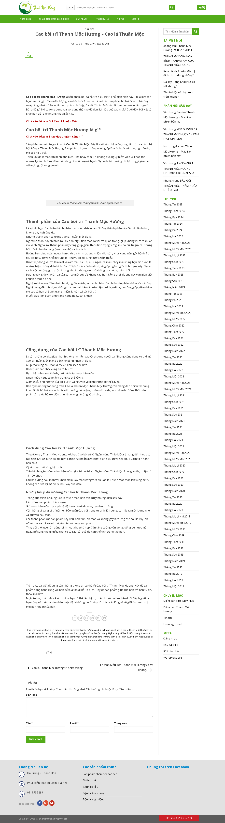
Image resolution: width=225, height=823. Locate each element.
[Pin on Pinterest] (93, 618)
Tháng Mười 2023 (174, 255)
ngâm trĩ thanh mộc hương (94, 633)
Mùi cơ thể (89, 780)
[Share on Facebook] (75, 618)
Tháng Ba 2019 (172, 573)
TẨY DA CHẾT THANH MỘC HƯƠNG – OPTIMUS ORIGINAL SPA (178, 168)
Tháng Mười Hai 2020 (176, 453)
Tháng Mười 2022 (174, 319)
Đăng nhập (170, 638)
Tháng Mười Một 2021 (177, 389)
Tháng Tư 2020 (173, 497)
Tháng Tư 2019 (173, 567)
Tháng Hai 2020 (173, 510)
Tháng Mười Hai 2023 (176, 243)
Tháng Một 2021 (173, 446)
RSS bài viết (170, 645)
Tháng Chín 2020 (173, 472)
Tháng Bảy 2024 (173, 217)
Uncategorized (172, 624)
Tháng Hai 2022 (173, 370)
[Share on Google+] (98, 618)
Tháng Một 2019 (173, 586)
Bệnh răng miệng (93, 799)
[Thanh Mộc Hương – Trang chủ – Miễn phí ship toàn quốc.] (40, 7)
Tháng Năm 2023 (174, 287)
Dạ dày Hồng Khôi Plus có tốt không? (179, 84)
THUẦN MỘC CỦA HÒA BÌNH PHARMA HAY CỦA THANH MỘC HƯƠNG (178, 61)
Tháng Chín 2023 (173, 262)
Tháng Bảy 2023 (173, 274)
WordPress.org (172, 657)
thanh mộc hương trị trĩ (81, 636)
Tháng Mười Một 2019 (177, 523)
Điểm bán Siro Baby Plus (178, 601)
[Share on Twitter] (81, 618)
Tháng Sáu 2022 (173, 344)
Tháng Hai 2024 (173, 236)
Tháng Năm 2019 (174, 561)
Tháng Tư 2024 (173, 223)
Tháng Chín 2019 (173, 535)
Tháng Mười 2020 (174, 465)
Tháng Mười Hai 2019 (176, 516)
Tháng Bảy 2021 (173, 408)
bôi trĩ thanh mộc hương (81, 629)
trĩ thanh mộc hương (140, 636)
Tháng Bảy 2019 (173, 548)
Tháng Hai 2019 (173, 580)
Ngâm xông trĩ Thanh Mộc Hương (124, 633)
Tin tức (120, 19)
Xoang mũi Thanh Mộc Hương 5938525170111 (177, 48)
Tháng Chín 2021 (173, 402)
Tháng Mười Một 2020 (177, 459)
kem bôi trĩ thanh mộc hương (66, 633)
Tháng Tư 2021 (173, 427)
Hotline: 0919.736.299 (179, 818)
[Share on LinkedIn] (104, 618)
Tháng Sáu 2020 (173, 484)
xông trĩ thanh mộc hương (104, 639)
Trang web (120, 723)
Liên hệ (135, 19)
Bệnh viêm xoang (93, 793)
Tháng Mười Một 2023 (177, 249)
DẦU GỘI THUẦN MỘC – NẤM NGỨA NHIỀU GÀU (180, 185)
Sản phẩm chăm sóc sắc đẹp (100, 774)
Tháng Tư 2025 (173, 204)
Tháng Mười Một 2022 (177, 313)
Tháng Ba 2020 (172, 503)
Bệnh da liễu (90, 787)
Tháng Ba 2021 (172, 433)
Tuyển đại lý (102, 19)
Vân (107, 44)
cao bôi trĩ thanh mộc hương (108, 629)
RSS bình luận (171, 651)
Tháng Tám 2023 (173, 268)
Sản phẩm (81, 19)
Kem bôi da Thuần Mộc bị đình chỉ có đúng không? (179, 73)
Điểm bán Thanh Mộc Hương (176, 609)
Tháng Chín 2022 (173, 325)
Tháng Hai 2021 (173, 440)
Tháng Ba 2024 (172, 230)
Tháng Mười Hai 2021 (176, 383)
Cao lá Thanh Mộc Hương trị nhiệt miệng (57, 668)
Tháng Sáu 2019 (173, 554)
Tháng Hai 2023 (173, 306)
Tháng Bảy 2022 (173, 338)
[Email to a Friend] (86, 618)
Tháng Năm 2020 (174, 491)
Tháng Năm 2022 (174, 351)
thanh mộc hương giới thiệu (54, 19)
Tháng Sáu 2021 (173, 414)
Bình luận (31, 694)
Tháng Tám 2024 (173, 211)
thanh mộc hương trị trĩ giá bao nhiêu (111, 636)
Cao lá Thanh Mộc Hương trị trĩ (137, 629)
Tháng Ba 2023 (172, 300)
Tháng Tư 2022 (173, 357)
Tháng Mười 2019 (174, 529)
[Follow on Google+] (46, 803)
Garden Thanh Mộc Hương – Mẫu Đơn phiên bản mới (179, 116)
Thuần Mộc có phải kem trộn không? (178, 94)
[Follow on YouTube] (52, 803)
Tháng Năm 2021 (174, 421)
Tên (29, 723)
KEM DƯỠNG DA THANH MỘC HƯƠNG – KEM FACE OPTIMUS (181, 133)
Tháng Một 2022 (173, 376)
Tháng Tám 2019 (173, 542)
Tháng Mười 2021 (174, 395)
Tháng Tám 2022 (173, 332)
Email (74, 723)
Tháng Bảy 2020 (173, 478)
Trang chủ (25, 19)
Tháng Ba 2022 (172, 363)
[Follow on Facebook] (39, 803)
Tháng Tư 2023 (173, 293)
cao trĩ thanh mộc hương (39, 633)
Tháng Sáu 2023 (173, 281)
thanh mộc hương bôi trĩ (57, 636)
